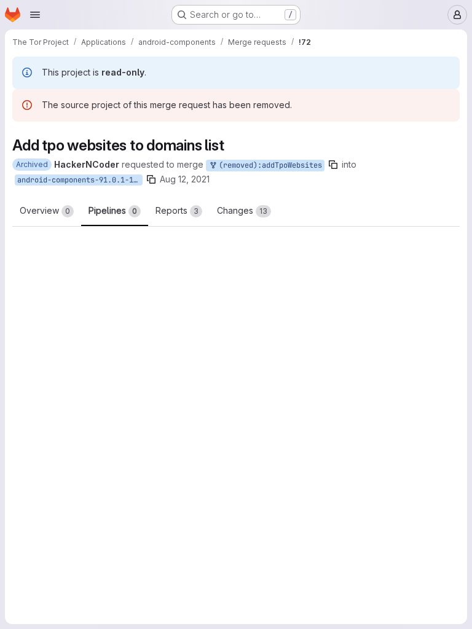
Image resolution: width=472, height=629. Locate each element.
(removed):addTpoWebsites (268, 165)
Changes (242, 210)
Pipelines (112, 210)
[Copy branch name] (333, 164)
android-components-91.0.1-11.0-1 (80, 180)
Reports (177, 210)
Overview (45, 210)
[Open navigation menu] (35, 15)
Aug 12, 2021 (185, 179)
